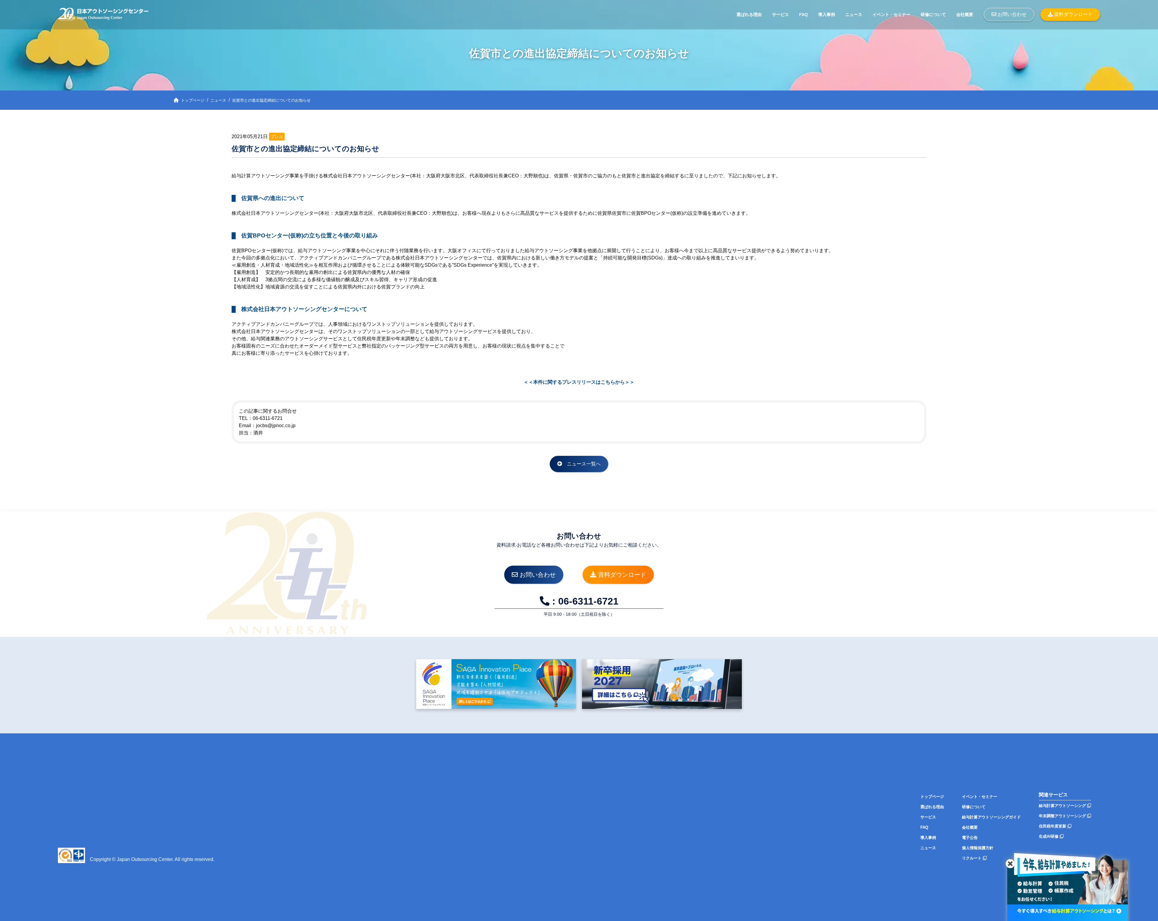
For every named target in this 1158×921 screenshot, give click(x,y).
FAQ (803, 14)
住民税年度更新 (1053, 826)
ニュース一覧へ (581, 463)
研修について (933, 14)
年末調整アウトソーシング (1063, 816)
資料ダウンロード (1073, 14)
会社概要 (964, 14)
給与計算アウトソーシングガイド (991, 817)
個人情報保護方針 (977, 848)
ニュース (853, 14)
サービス (780, 14)
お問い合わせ (1011, 14)
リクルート (972, 858)
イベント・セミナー (891, 14)
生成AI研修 (1049, 836)
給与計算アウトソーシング (1063, 805)
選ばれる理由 (749, 14)
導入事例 (826, 14)
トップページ (932, 796)
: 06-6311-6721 (584, 601)
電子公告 (970, 837)
